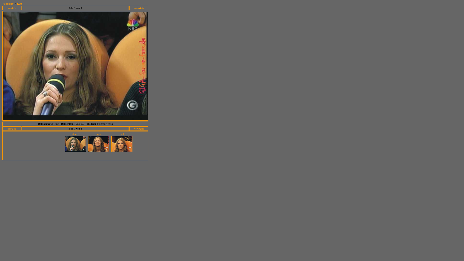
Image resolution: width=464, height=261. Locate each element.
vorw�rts (139, 8)
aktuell (75, 134)
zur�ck (12, 8)
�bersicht (8, 3)
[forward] (75, 119)
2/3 (99, 134)
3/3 (122, 134)
